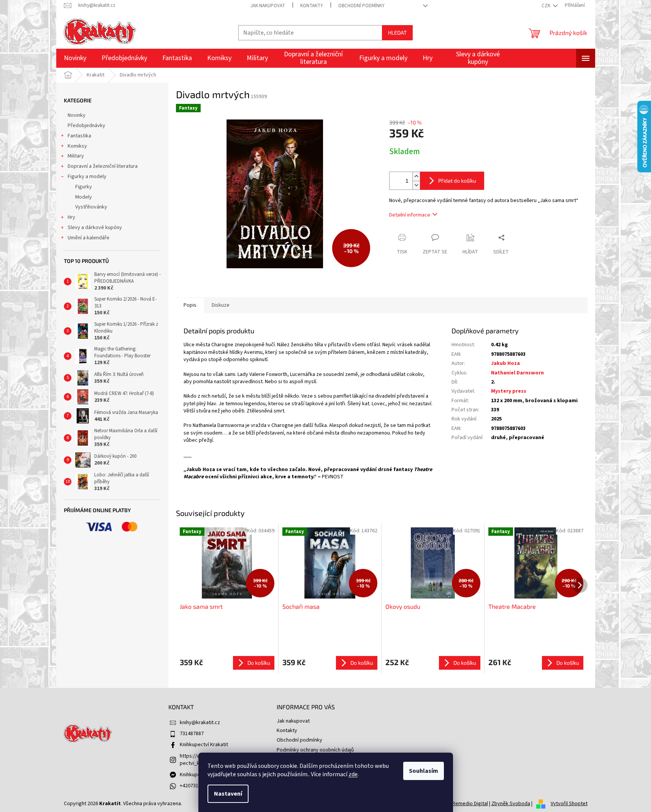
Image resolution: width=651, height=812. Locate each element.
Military (76, 156)
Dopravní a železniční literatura (103, 166)
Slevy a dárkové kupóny (95, 227)
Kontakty (311, 5)
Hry (71, 217)
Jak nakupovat (267, 5)
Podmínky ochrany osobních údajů (315, 750)
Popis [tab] (190, 305)
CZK (546, 5)
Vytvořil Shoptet (569, 803)
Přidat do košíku (457, 180)
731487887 (192, 733)
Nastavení (228, 794)
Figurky (83, 187)
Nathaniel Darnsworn (517, 373)
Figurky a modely (87, 176)
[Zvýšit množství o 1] (416, 176)
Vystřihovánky (91, 207)
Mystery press (508, 391)
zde (353, 774)
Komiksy (77, 146)
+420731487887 (197, 786)
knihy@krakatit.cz (200, 722)
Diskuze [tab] (221, 305)
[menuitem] (75, 58)
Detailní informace (409, 215)
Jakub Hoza (505, 363)
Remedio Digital (470, 803)
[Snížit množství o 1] (416, 185)
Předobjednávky (86, 125)
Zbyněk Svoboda (510, 803)
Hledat (397, 32)
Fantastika (79, 136)
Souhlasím (423, 771)
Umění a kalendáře (88, 238)
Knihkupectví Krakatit (204, 744)
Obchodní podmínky (361, 5)
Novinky (77, 115)
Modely (83, 197)
